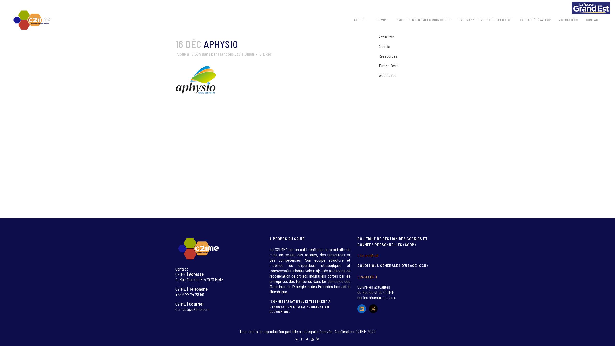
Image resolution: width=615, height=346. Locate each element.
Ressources (387, 56)
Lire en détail (367, 255)
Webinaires (387, 75)
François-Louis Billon (236, 53)
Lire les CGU (367, 276)
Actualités (386, 36)
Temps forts (388, 65)
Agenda (384, 46)
